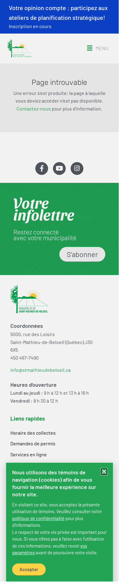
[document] (59, 290)
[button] (104, 471)
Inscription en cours (30, 26)
